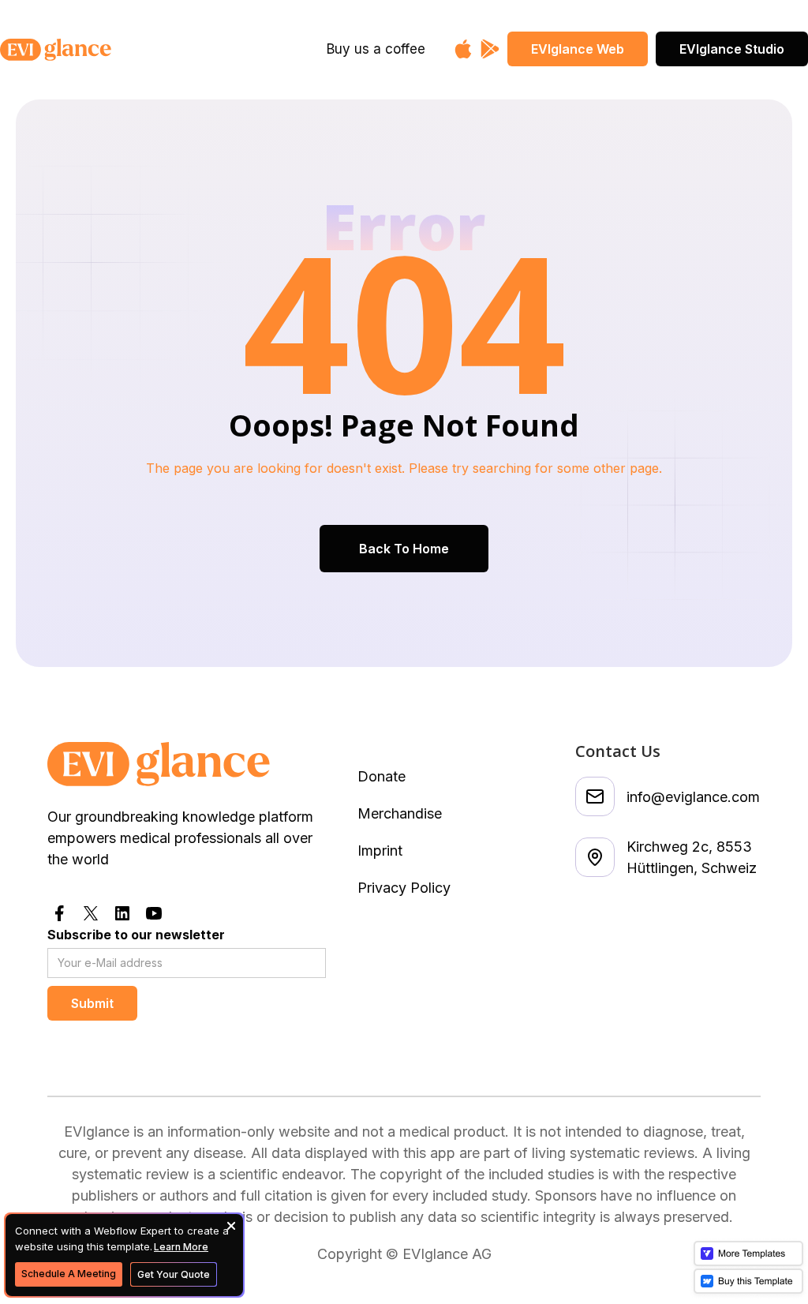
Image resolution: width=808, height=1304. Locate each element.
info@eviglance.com (693, 797)
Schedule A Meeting (68, 1274)
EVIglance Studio (731, 49)
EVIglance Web (577, 49)
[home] (93, 50)
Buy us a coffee (376, 49)
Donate (381, 776)
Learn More (181, 1247)
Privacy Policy (404, 887)
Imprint (379, 850)
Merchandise (399, 813)
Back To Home (404, 548)
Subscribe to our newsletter (136, 934)
